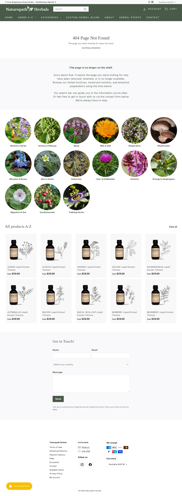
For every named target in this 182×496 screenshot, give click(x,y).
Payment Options (57, 455)
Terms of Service (121, 407)
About (109, 17)
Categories (50, 17)
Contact (152, 17)
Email (95, 350)
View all (173, 226)
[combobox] (71, 9)
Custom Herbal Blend (83, 17)
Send (58, 399)
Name (56, 350)
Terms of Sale (56, 447)
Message (58, 372)
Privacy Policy (104, 407)
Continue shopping (91, 47)
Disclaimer (54, 462)
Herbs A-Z (26, 17)
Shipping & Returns (58, 451)
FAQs (52, 458)
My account (55, 477)
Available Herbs (57, 470)
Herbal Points (130, 17)
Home (9, 17)
